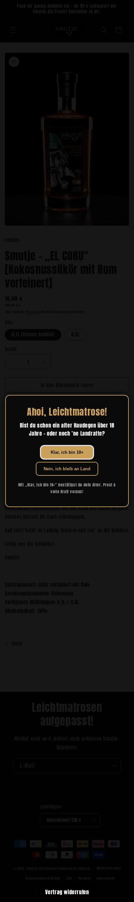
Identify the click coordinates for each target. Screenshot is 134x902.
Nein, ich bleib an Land (67, 468)
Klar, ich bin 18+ (67, 452)
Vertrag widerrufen (67, 892)
